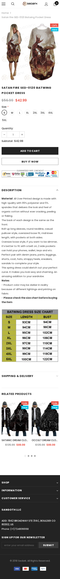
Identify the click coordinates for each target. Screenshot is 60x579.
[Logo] (30, 4)
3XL (43, 112)
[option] (30, 51)
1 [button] (25, 456)
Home (5, 13)
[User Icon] (46, 4)
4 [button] (35, 456)
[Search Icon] (12, 4)
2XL (35, 112)
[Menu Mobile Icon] (3, 4)
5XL (4, 120)
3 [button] (31, 456)
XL (27, 112)
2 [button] (28, 456)
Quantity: (7, 128)
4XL (50, 112)
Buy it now (30, 161)
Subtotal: (7, 141)
